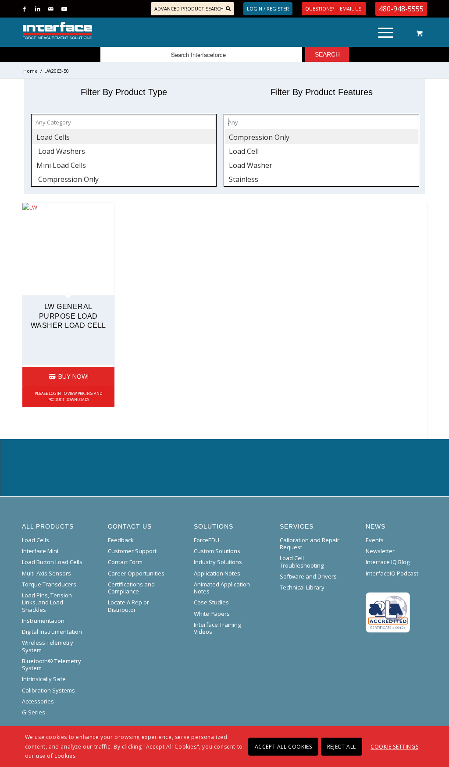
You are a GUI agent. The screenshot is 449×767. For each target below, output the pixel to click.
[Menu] (386, 30)
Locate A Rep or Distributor (128, 605)
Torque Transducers (49, 584)
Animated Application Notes (222, 587)
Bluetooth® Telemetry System (51, 664)
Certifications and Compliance (131, 587)
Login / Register (268, 8)
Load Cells (35, 540)
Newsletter (380, 551)
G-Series (33, 712)
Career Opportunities (136, 573)
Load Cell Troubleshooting (302, 561)
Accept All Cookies (283, 746)
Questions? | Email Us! (334, 8)
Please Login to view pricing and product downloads (68, 396)
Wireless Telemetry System (47, 646)
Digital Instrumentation (52, 632)
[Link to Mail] (50, 8)
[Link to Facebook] (24, 8)
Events (375, 540)
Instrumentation (43, 621)
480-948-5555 (401, 9)
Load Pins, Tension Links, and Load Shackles (47, 602)
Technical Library (302, 587)
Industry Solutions (218, 562)
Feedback (121, 540)
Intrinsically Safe (44, 679)
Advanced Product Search (189, 8)
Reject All (341, 746)
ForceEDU (206, 540)
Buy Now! (72, 376)
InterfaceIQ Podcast (392, 573)
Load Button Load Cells (52, 562)
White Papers (212, 614)
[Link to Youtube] (64, 8)
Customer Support (132, 551)
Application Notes (217, 573)
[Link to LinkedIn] (37, 8)
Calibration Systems (48, 690)
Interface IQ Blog (388, 562)
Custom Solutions (217, 551)
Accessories (38, 701)
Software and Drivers (308, 576)
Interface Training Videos (217, 628)
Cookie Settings (394, 746)
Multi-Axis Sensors (46, 573)
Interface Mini (40, 551)
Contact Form (125, 562)
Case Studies (211, 602)
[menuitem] (388, 30)
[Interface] (86, 30)
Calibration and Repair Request (309, 543)
